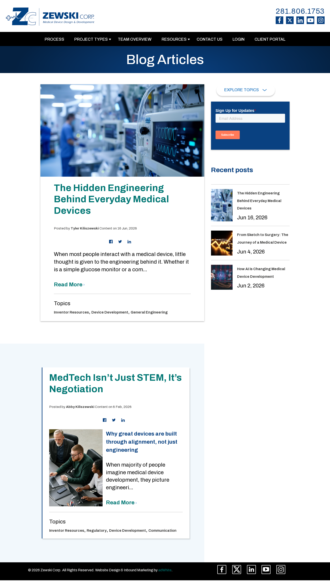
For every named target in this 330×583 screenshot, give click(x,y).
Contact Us (209, 39)
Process (54, 39)
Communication (162, 530)
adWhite (165, 570)
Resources (174, 39)
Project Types (91, 39)
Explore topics (242, 90)
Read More (69, 284)
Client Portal (270, 39)
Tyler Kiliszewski (85, 228)
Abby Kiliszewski (80, 407)
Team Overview (135, 39)
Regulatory (97, 530)
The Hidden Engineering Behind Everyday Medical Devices (111, 199)
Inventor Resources (71, 312)
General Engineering (149, 312)
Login (238, 39)
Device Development (109, 312)
